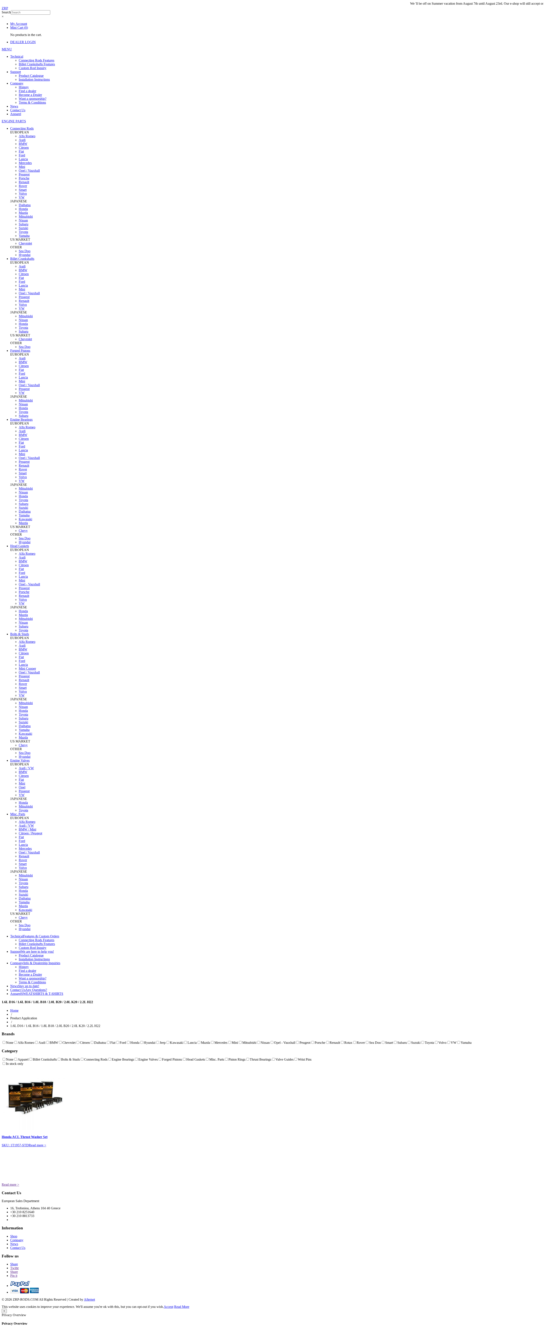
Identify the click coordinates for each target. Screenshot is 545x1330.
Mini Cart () (19, 27)
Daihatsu (25, 205)
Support (15, 72)
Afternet (89, 1299)
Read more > (37, 1145)
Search (6, 12)
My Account (18, 24)
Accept (168, 1307)
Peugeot (24, 174)
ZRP (5, 8)
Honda (23, 209)
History (24, 87)
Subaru (23, 224)
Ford (22, 155)
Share (14, 1264)
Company (16, 83)
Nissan (23, 220)
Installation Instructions (34, 79)
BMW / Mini (27, 829)
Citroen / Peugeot (30, 833)
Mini (22, 167)
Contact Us (17, 110)
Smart (23, 190)
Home (14, 1010)
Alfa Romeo (27, 136)
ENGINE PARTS (14, 121)
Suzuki (23, 228)
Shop (13, 1236)
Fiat (21, 151)
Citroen (24, 147)
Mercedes (25, 163)
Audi (22, 140)
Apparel (15, 114)
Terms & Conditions (32, 102)
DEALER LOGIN (23, 42)
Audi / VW (26, 768)
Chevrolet (25, 243)
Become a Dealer (30, 95)
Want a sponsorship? (32, 98)
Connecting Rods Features (36, 60)
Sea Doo (24, 251)
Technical (16, 56)
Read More (181, 1307)
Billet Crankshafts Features (37, 64)
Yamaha (24, 235)
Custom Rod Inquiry (32, 68)
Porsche (24, 178)
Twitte (14, 1268)
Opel (22, 787)
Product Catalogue (31, 75)
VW (21, 197)
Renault (24, 182)
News (14, 106)
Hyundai (24, 255)
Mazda (23, 213)
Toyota (23, 232)
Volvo (23, 193)
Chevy (23, 530)
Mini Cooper (27, 668)
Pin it (13, 1275)
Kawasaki (25, 519)
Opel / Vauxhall (29, 170)
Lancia (23, 159)
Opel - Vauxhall (29, 584)
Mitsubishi (26, 216)
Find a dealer (27, 91)
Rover (23, 186)
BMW (23, 144)
